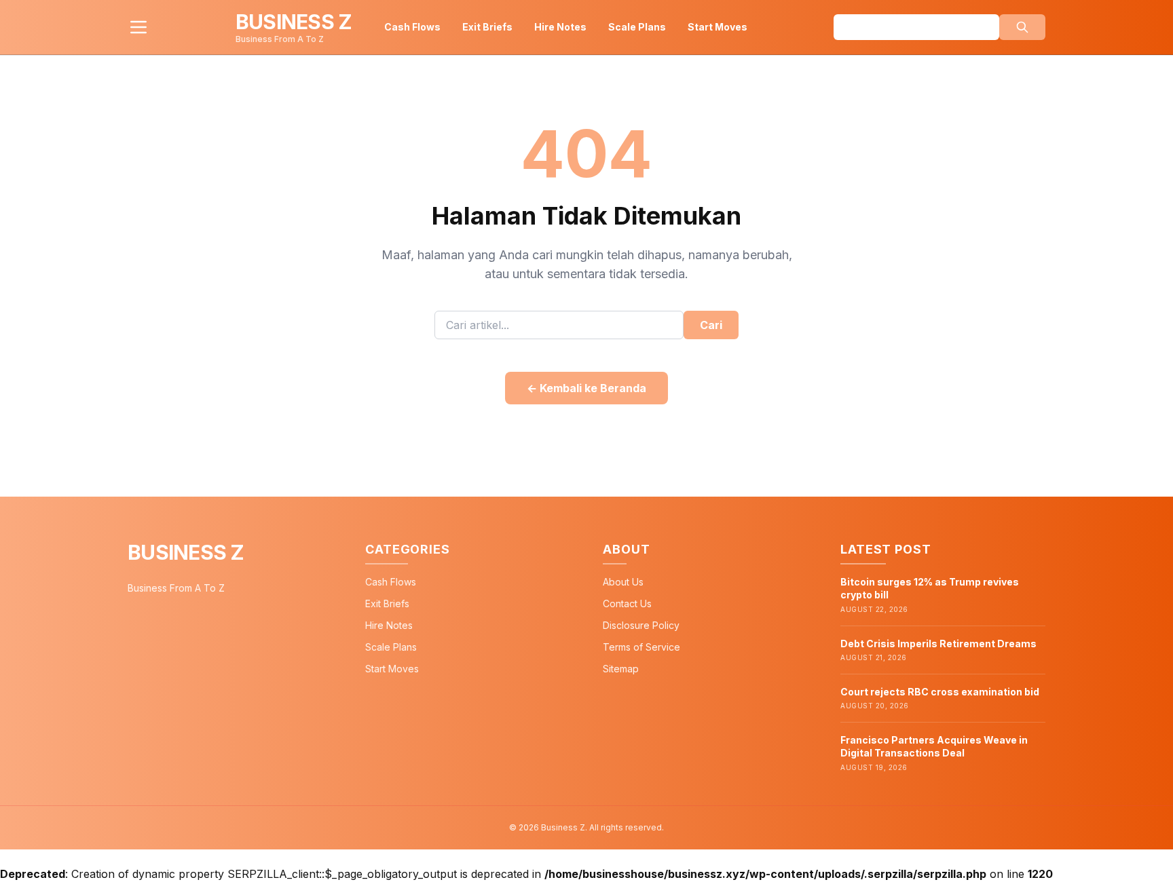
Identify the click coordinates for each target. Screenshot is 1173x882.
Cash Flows (412, 27)
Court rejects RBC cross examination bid (939, 691)
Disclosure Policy (641, 625)
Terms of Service (641, 647)
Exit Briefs (487, 27)
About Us (623, 582)
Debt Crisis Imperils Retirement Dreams (938, 643)
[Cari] (1022, 27)
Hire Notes (560, 27)
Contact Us (627, 603)
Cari (711, 325)
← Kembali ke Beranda (586, 388)
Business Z (186, 552)
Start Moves (717, 27)
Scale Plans (637, 27)
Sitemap (621, 668)
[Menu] (138, 27)
